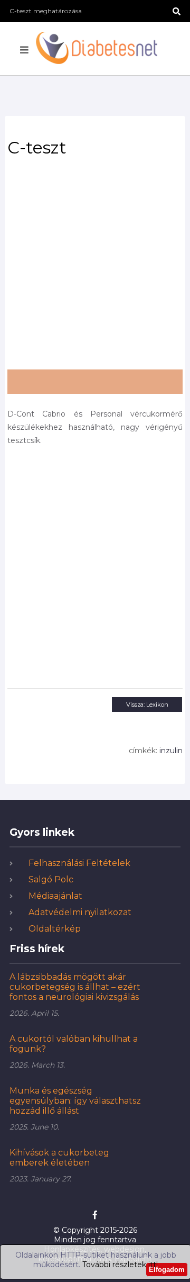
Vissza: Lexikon (147, 704)
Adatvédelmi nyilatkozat (79, 912)
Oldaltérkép (54, 929)
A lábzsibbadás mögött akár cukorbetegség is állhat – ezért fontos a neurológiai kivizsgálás (75, 987)
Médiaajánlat (55, 896)
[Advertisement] (95, 266)
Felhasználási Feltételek (79, 863)
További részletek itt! (120, 1264)
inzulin (171, 750)
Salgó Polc (50, 879)
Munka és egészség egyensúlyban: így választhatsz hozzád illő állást (75, 1101)
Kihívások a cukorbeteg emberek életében (59, 1158)
